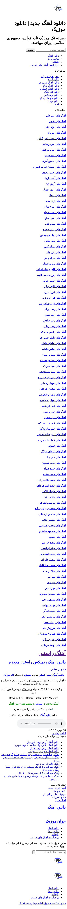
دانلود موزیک (59, 797)
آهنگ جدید (60, 800)
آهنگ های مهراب (57, 576)
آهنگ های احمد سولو (55, 212)
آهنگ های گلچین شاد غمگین (51, 269)
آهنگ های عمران (57, 445)
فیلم (56, 104)
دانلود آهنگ (53, 55)
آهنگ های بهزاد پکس (55, 246)
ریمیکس (38, 703)
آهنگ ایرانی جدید (57, 788)
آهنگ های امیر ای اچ (55, 218)
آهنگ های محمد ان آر (54, 611)
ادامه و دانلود (59, 733)
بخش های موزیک (50, 76)
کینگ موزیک (59, 791)
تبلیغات (55, 62)
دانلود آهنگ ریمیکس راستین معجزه (37, 662)
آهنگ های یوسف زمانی (53, 645)
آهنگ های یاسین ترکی (54, 639)
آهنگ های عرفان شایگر (53, 451)
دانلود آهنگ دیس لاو (49, 82)
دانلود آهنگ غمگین (49, 88)
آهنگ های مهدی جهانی (54, 605)
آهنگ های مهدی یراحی (54, 599)
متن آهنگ (27, 689)
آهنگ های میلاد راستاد (54, 571)
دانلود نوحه (53, 101)
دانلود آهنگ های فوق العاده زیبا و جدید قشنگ (42, 903)
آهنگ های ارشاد (57, 195)
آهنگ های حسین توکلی (54, 280)
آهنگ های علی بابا (56, 457)
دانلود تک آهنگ (51, 91)
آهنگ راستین (52, 653)
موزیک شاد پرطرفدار (54, 794)
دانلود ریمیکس (51, 95)
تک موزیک (8, 674)
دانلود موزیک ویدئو (49, 98)
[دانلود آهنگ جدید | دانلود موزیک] (58, 15)
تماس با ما (53, 58)
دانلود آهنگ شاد (51, 85)
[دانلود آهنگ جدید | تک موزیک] (58, 867)
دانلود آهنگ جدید (55, 674)
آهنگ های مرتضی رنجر (53, 616)
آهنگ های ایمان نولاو (55, 206)
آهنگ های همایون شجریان (52, 633)
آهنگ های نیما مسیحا (55, 622)
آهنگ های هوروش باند (54, 628)
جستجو (30, 50)
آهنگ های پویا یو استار (54, 263)
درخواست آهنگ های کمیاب (44, 65)
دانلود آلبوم (53, 79)
